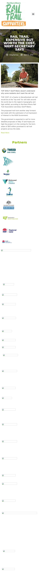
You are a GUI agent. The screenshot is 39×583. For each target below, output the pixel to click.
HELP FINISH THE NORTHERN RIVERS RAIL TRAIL (8, 8)
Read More (5, 133)
